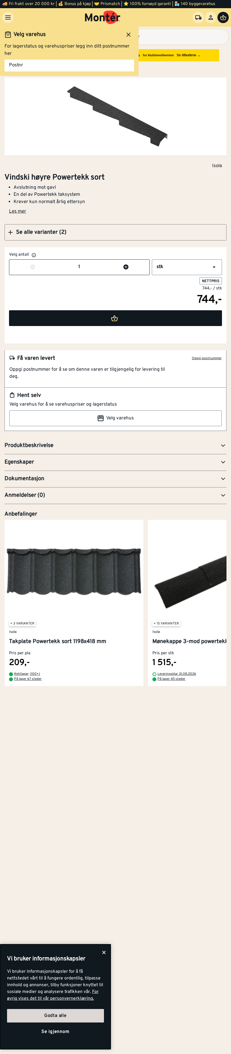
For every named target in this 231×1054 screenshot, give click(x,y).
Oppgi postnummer (207, 358)
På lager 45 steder (171, 679)
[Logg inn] (210, 17)
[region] (55, 996)
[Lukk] (104, 952)
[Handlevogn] (223, 17)
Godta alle (55, 1016)
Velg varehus (120, 418)
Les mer (17, 211)
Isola (217, 165)
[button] (115, 232)
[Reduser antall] (32, 267)
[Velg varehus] (198, 17)
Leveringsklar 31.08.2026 (176, 674)
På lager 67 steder (28, 679)
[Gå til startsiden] (103, 17)
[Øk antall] (126, 267)
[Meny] (8, 17)
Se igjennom (55, 1032)
